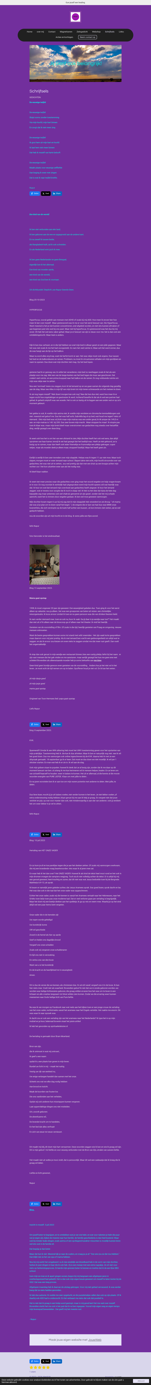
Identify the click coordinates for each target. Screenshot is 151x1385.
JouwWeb (94, 1339)
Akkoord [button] (141, 1381)
